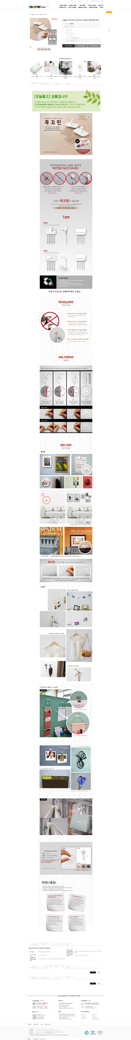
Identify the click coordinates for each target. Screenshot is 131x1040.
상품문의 (67, 83)
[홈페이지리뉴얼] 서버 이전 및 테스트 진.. (66, 1008)
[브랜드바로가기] (76, 37)
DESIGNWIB (65, 1035)
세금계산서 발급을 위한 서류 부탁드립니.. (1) (67, 1015)
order (87, 1)
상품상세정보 (34, 83)
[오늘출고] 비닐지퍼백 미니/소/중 (36, 76)
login (72, 1)
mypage (79, 1)
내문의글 (82, 1018)
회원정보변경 (94, 1014)
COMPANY (29, 1024)
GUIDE (41, 1024)
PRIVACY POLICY (48, 1024)
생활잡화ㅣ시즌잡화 (43, 14)
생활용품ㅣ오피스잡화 (35, 14)
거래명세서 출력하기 (96, 1018)
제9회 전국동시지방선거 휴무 (64, 1004)
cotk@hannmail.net (51, 1033)
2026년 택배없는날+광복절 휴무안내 (65, 1003)
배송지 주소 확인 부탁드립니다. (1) (65, 1018)
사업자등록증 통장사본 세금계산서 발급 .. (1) (67, 1014)
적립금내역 (83, 1014)
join (75, 1)
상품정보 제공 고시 (45, 83)
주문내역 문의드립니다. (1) (64, 1017)
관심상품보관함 (84, 1017)
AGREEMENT (36, 1024)
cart (83, 1)
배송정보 (45, 966)
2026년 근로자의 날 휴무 (63, 1006)
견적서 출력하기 (95, 1017)
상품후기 (56, 83)
